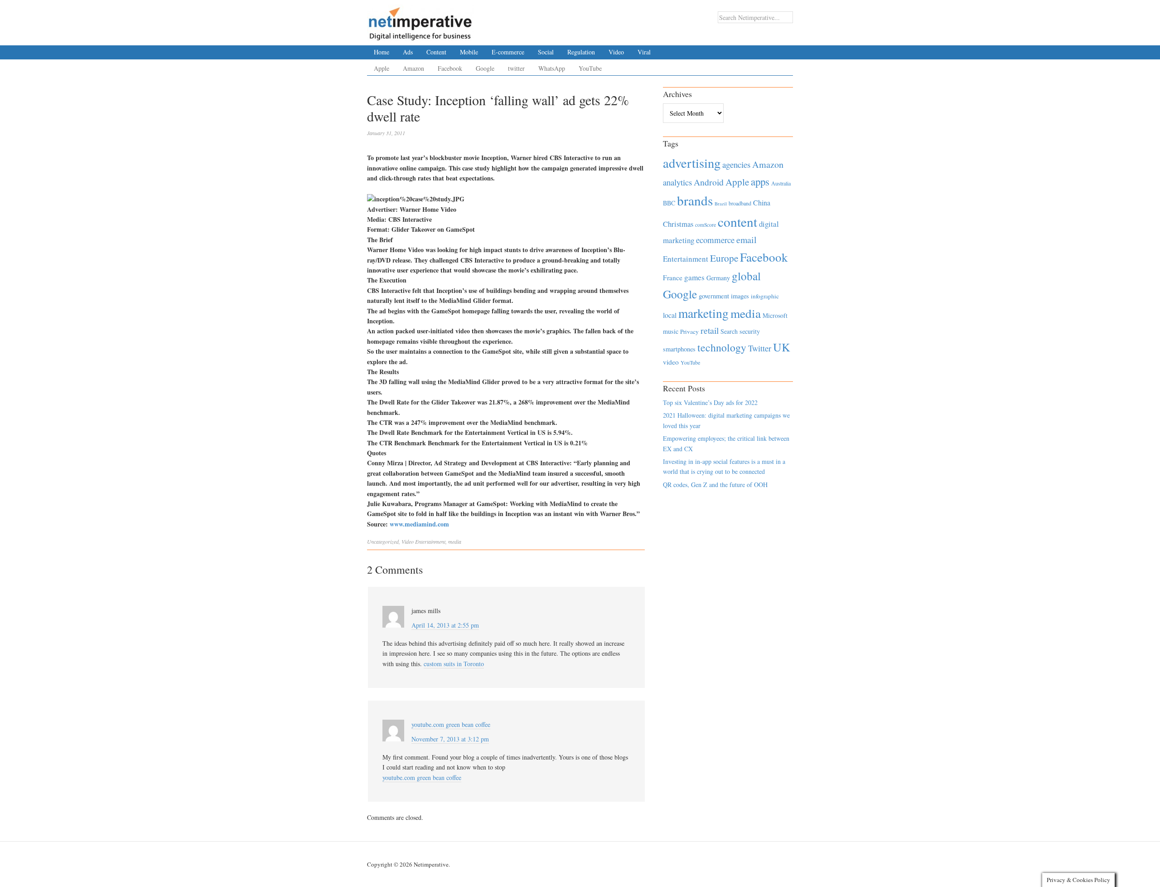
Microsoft (775, 315)
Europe (724, 258)
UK (781, 347)
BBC (669, 203)
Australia (781, 183)
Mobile (469, 52)
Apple (381, 68)
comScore (705, 224)
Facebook (450, 68)
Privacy (689, 331)
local (670, 315)
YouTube (590, 68)
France (672, 277)
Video (616, 52)
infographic (765, 296)
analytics (677, 182)
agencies (736, 164)
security (750, 331)
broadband (740, 203)
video (671, 361)
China (761, 202)
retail (710, 330)
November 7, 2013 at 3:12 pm (450, 739)
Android (709, 182)
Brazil (721, 203)
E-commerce (508, 52)
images (740, 296)
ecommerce (715, 239)
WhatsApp (551, 68)
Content (436, 52)
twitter (516, 68)
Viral (644, 52)
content (737, 221)
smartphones (679, 349)
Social (546, 52)
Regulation (581, 52)
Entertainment (430, 541)
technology (721, 347)
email (746, 240)
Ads (408, 52)
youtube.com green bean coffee (421, 777)
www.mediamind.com (419, 524)
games (694, 277)
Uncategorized (383, 541)
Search (729, 331)
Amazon (413, 68)
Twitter (759, 348)
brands (695, 200)
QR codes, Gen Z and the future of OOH (715, 484)
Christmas (678, 224)
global (746, 275)
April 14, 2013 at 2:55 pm (445, 625)
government (714, 296)
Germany (718, 277)
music (670, 331)
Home (381, 52)
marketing (703, 313)
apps (760, 181)
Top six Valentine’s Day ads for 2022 (710, 402)
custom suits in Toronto (454, 663)
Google (485, 68)
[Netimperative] (420, 20)
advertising (691, 162)
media (454, 541)
